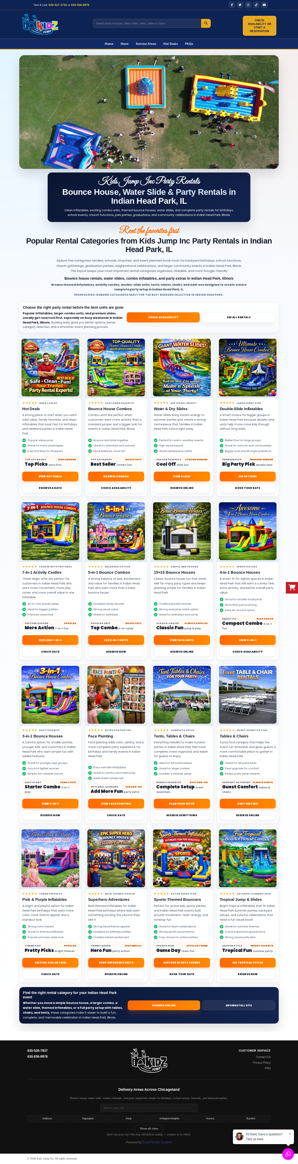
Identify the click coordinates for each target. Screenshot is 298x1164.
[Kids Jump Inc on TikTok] (256, 5)
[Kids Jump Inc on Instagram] (248, 5)
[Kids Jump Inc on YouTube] (264, 5)
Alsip (129, 1118)
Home (109, 43)
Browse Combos (116, 476)
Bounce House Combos (110, 409)
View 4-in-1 (247, 640)
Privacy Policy (262, 1062)
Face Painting (100, 736)
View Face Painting (116, 803)
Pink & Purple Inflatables (44, 899)
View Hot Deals (50, 476)
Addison (47, 1118)
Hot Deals (170, 43)
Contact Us (263, 1056)
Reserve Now (116, 651)
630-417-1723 (58, 4)
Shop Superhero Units (116, 962)
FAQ (268, 1068)
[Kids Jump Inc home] (149, 1060)
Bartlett (251, 1118)
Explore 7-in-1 (50, 640)
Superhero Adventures (109, 899)
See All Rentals (239, 317)
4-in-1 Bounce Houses (240, 572)
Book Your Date (247, 488)
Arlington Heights (169, 1118)
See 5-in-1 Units (116, 640)
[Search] (206, 23)
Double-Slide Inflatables (241, 409)
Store (125, 43)
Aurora (210, 1118)
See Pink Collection (50, 962)
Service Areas (146, 43)
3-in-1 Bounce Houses (42, 736)
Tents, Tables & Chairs (174, 736)
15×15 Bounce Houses (174, 572)
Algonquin (88, 1118)
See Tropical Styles (247, 962)
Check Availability (163, 317)
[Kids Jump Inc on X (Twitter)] (240, 5)
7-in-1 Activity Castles (42, 572)
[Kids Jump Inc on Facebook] (232, 5)
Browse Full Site (239, 1005)
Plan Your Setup (182, 803)
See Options (247, 476)
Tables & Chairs (234, 736)
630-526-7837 (37, 1050)
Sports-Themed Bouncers (177, 899)
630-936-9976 (80, 4)
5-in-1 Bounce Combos (109, 572)
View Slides (182, 476)
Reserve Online (181, 488)
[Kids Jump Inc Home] (40, 24)
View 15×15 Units (182, 640)
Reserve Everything (181, 815)
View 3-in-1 (50, 803)
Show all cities (149, 1128)
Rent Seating (247, 803)
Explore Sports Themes (182, 962)
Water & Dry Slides (171, 409)
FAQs (189, 43)
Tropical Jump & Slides (241, 899)
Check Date (50, 651)
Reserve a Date (50, 488)
